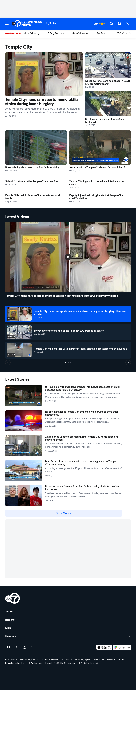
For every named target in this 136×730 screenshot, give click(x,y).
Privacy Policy (11, 660)
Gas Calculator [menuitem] (80, 33)
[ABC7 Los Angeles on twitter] (16, 647)
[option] (14, 33)
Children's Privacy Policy (52, 660)
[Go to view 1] (65, 362)
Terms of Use (98, 660)
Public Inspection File (14, 663)
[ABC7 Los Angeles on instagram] (24, 647)
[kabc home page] (12, 598)
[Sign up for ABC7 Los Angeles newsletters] (32, 647)
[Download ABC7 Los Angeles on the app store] (104, 647)
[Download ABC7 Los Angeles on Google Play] (122, 647)
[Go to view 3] (70, 362)
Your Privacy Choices (29, 660)
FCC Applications (34, 663)
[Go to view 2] (68, 362)
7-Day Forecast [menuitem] (56, 33)
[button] (6, 23)
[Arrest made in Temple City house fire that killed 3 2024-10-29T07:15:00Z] (100, 147)
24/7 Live (50, 23)
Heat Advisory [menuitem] (31, 33)
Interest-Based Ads (115, 660)
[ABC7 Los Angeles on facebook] (8, 647)
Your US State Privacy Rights (77, 660)
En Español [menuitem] (103, 33)
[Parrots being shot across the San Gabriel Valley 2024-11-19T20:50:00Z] (36, 147)
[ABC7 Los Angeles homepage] (27, 23)
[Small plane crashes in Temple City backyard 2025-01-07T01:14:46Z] (108, 103)
